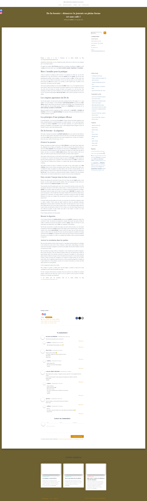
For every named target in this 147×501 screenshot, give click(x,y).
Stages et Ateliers (94, 145)
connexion (95, 153)
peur (95, 160)
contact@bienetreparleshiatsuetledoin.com (98, 51)
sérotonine (51, 322)
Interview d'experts (95, 134)
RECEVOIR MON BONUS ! (76, 300)
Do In (80, 101)
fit (48, 321)
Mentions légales (45, 498)
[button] (71, 4)
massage (94, 157)
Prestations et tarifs (67, 4)
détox (98, 155)
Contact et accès (85, 4)
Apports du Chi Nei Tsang (96, 125)
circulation (47, 319)
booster (44, 319)
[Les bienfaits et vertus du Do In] (51, 468)
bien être (96, 151)
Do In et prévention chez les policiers (73, 478)
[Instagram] (43, 313)
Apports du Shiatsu (95, 129)
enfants (100, 155)
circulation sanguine (102, 151)
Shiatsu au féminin (95, 140)
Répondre (81, 341)
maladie (92, 157)
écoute (95, 166)
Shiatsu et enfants (94, 143)
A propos (75, 4)
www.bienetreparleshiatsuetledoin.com (49, 59)
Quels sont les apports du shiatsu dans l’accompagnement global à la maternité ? (99, 108)
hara (52, 321)
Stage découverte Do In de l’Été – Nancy (98, 90)
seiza (49, 322)
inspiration (55, 321)
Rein (92, 163)
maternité (101, 157)
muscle (59, 321)
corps (97, 153)
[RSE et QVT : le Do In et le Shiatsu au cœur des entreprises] (95, 468)
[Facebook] (45, 313)
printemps (100, 160)
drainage (53, 319)
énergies (103, 166)
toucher (97, 164)
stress (92, 165)
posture (42, 322)
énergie (42, 321)
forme (50, 321)
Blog (79, 4)
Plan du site (56, 498)
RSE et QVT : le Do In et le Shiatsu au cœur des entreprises (95, 479)
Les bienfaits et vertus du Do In (97, 75)
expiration (45, 321)
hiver (105, 155)
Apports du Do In (49, 317)
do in (51, 319)
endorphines (57, 319)
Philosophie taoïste (95, 136)
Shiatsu (93, 138)
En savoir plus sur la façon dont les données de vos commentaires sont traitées (70, 439)
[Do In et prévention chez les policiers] (73, 468)
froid (102, 155)
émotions (97, 166)
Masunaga (98, 157)
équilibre (99, 169)
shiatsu (102, 163)
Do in (93, 132)
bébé (98, 151)
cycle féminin (100, 153)
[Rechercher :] (97, 34)
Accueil (59, 4)
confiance (92, 153)
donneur (94, 155)
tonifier (55, 322)
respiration (45, 322)
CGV (51, 498)
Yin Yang (102, 164)
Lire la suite (54, 485)
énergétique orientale (96, 168)
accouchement (93, 151)
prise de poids (104, 160)
